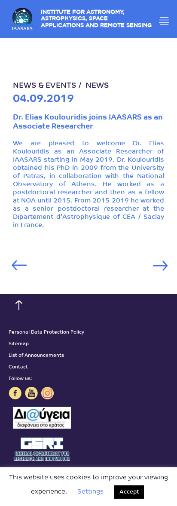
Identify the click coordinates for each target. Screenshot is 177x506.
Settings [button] (90, 492)
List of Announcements (36, 355)
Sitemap (19, 344)
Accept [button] (129, 492)
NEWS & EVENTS (44, 86)
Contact (18, 367)
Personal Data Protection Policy (46, 332)
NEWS (97, 86)
